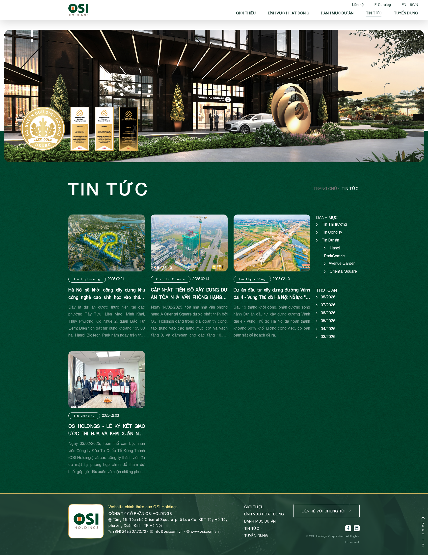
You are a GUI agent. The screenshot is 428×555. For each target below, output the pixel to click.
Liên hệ (358, 5)
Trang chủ (325, 188)
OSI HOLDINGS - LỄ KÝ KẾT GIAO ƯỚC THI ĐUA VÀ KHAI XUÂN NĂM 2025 (106, 434)
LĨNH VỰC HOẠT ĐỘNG (288, 13)
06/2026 (328, 313)
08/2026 (328, 297)
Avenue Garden (342, 263)
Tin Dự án (330, 240)
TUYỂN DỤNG (406, 13)
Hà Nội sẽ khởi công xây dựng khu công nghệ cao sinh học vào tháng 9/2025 (106, 297)
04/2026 (328, 328)
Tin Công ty (84, 415)
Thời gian (326, 290)
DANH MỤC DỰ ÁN (337, 13)
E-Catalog (382, 5)
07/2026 (328, 305)
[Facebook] (348, 528)
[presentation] (18, 102)
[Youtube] (357, 528)
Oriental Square (170, 279)
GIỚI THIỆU (246, 13)
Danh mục (327, 217)
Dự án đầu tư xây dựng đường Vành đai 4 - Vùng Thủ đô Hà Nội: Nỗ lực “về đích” (272, 297)
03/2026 (328, 336)
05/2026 (328, 320)
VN (415, 5)
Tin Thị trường (87, 279)
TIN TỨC (373, 13)
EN (404, 5)
